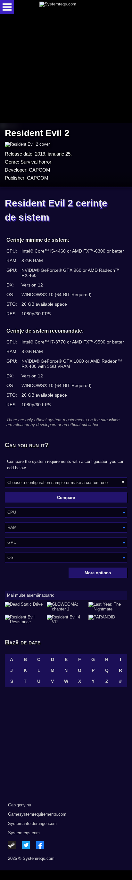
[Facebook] (40, 845)
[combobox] (66, 512)
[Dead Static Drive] (24, 606)
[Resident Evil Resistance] (24, 619)
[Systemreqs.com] (71, 7)
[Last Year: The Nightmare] (107, 606)
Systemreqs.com (24, 832)
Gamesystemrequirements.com (37, 814)
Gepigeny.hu (19, 805)
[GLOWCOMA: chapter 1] (66, 606)
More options (98, 572)
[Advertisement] (66, 69)
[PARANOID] (107, 619)
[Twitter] (26, 845)
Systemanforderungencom (32, 823)
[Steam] (12, 845)
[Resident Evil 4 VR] (66, 619)
